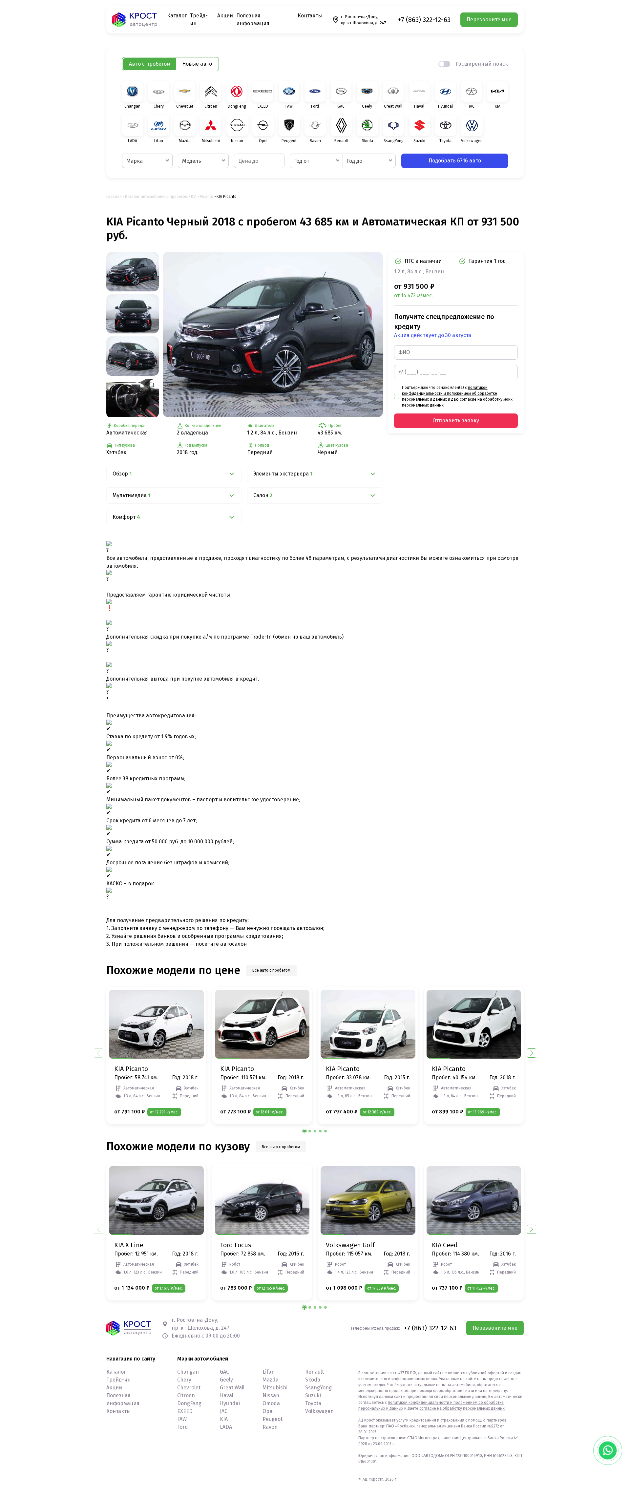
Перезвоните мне (489, 19)
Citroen (186, 1395)
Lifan (268, 1372)
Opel (268, 1411)
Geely (226, 1380)
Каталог (177, 15)
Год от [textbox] (301, 161)
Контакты (310, 15)
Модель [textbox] (191, 161)
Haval (226, 1395)
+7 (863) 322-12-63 (424, 20)
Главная (114, 196)
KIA (194, 196)
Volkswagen (319, 1411)
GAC (224, 1372)
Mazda (270, 1380)
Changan (188, 1372)
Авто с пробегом (149, 64)
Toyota (313, 1403)
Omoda (271, 1403)
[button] (531, 1053)
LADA (226, 1427)
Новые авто (197, 64)
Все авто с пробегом (271, 970)
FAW (182, 1419)
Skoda (312, 1380)
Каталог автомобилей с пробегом (156, 196)
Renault (314, 1372)
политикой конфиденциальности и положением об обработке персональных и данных (449, 393)
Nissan (270, 1395)
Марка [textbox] (134, 161)
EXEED (185, 1411)
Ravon (270, 1427)
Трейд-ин (118, 1380)
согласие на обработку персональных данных (462, 1408)
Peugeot (272, 1419)
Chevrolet (188, 1387)
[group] (273, 334)
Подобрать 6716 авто (455, 161)
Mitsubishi (274, 1387)
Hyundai (230, 1403)
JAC (223, 1411)
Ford (182, 1427)
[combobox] (147, 161)
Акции (225, 15)
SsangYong (318, 1387)
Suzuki (313, 1395)
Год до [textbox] (354, 161)
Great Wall (232, 1387)
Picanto (206, 196)
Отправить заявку (455, 420)
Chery (184, 1380)
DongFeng (189, 1403)
